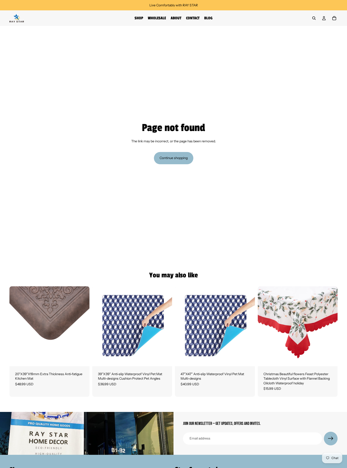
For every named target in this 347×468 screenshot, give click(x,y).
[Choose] (82, 359)
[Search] (314, 18)
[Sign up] (331, 438)
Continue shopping (174, 158)
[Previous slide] (16, 326)
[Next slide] (82, 326)
